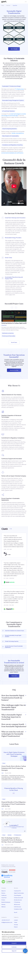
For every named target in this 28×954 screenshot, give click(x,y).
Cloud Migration (17, 895)
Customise (14, 947)
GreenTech (4, 897)
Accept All (14, 943)
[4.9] (12, 870)
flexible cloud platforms (18, 133)
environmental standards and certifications (12, 153)
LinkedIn (16, 920)
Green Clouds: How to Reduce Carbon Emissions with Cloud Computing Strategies (13, 772)
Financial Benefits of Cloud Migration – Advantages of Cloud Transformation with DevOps (13, 808)
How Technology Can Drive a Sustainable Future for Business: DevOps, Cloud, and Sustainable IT (12, 844)
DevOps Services (18, 900)
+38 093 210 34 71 (5, 920)
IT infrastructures (19, 89)
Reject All (14, 951)
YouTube (16, 924)
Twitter (15, 922)
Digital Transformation (19, 893)
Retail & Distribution (5, 902)
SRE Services (17, 904)
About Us (3, 890)
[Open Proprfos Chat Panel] (25, 951)
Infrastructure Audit (18, 897)
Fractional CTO (17, 890)
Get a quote (14, 49)
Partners (3, 893)
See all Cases (14, 346)
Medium (16, 927)
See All (15, 912)
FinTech (3, 900)
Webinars (3, 906)
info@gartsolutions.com (6, 922)
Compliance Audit (18, 909)
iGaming (3, 904)
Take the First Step (14, 374)
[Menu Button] (26, 2)
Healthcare (3, 895)
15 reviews (12, 872)
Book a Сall (14, 680)
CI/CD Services (17, 906)
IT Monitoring (17, 902)
